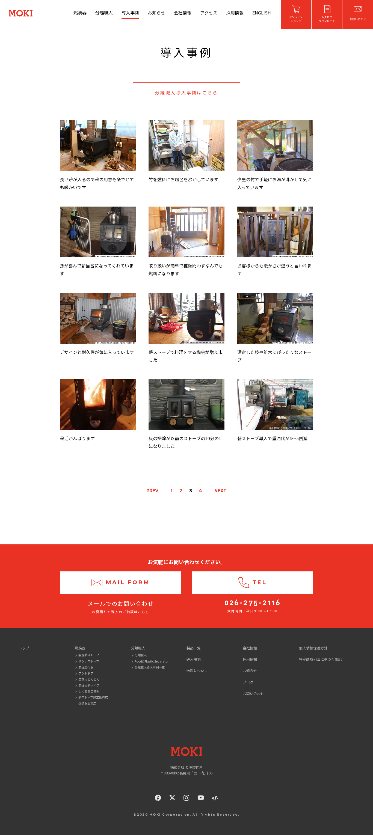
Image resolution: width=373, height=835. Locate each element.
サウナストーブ (88, 661)
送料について (197, 670)
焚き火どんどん (88, 679)
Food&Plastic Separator (151, 661)
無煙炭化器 (85, 667)
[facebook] (158, 798)
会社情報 (182, 12)
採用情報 (235, 12)
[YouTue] (200, 798)
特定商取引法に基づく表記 (320, 659)
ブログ (248, 682)
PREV (152, 490)
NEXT (220, 490)
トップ (24, 648)
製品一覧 (194, 648)
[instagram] (186, 798)
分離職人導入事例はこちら (186, 93)
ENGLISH (261, 12)
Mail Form (128, 582)
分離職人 (104, 12)
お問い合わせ (253, 693)
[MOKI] (186, 751)
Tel (259, 582)
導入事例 (130, 12)
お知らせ (156, 12)
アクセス (208, 12)
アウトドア (85, 673)
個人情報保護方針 (313, 648)
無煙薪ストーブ (88, 655)
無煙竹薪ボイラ (88, 685)
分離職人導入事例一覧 (150, 667)
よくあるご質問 (88, 691)
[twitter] (172, 798)
